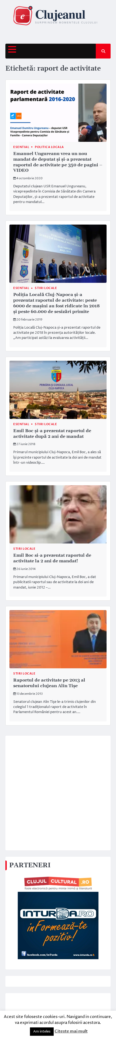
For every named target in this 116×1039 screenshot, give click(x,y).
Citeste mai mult (71, 1031)
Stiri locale (46, 288)
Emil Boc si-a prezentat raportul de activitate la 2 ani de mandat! (52, 558)
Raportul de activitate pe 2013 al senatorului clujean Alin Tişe (49, 683)
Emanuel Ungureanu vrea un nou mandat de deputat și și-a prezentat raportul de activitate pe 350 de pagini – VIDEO (57, 162)
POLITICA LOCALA (49, 147)
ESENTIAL (21, 147)
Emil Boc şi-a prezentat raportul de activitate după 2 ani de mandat (52, 433)
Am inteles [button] (41, 1031)
